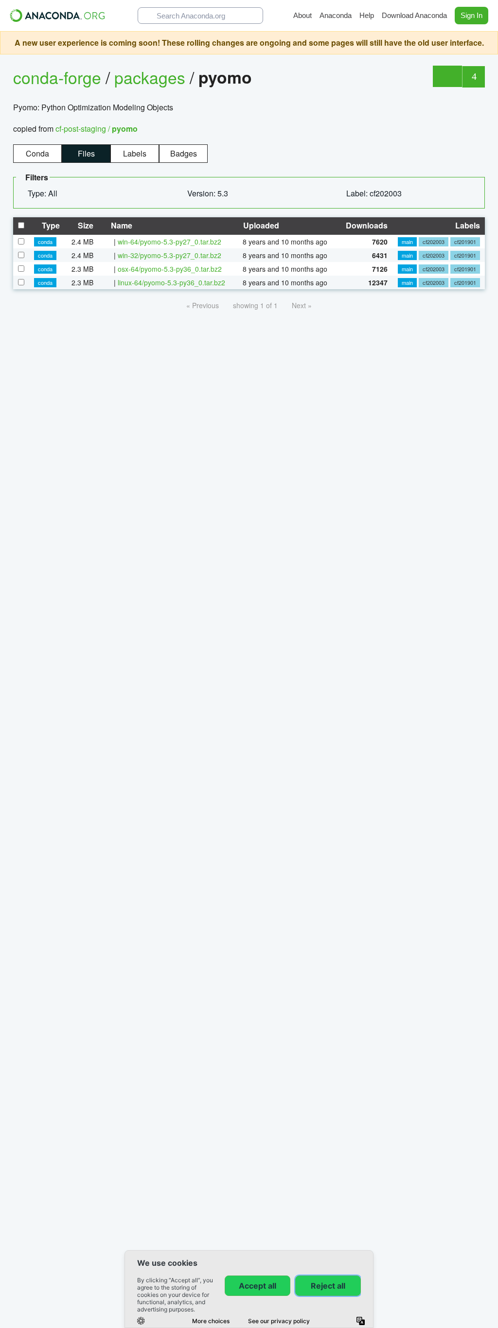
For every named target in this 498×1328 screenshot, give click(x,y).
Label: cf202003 (375, 193)
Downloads (366, 225)
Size (84, 225)
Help (366, 15)
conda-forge (57, 77)
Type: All (43, 193)
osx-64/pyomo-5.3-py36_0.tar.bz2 (170, 269)
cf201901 (465, 241)
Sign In (471, 15)
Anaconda (336, 15)
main (407, 241)
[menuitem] (46, 193)
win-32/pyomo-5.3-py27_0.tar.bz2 (169, 255)
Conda (37, 153)
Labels (134, 153)
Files (86, 153)
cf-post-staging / (96, 128)
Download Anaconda (414, 15)
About (302, 15)
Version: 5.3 (208, 193)
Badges (183, 153)
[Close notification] (488, 42)
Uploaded (260, 225)
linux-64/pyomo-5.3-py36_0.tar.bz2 (171, 282)
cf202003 (434, 241)
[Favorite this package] (447, 76)
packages (152, 77)
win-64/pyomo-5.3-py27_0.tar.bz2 (169, 241)
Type (50, 225)
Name (120, 225)
